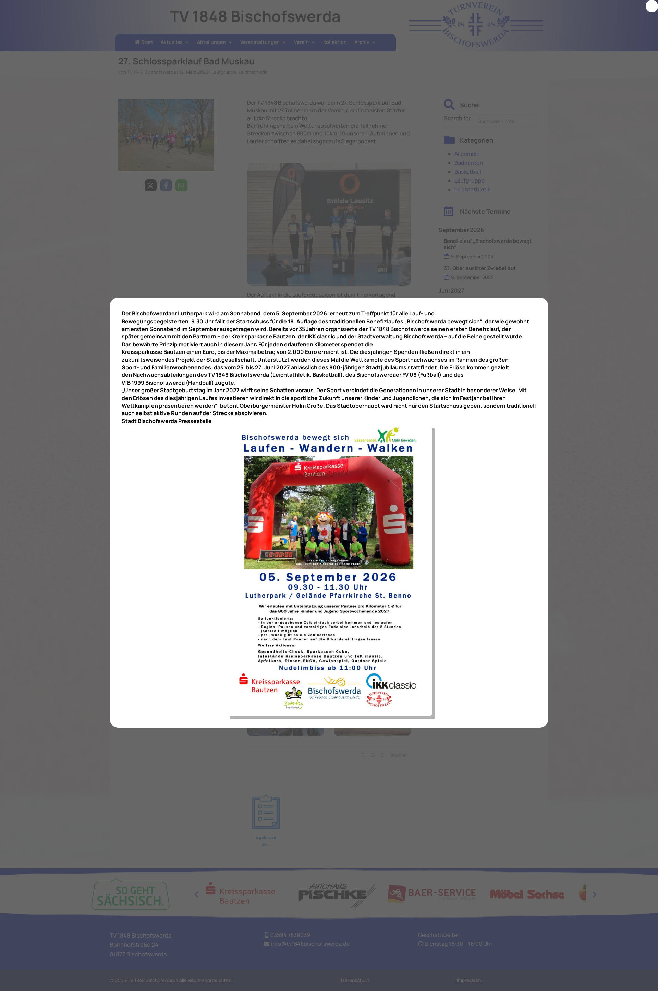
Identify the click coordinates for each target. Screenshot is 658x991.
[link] (652, 6)
